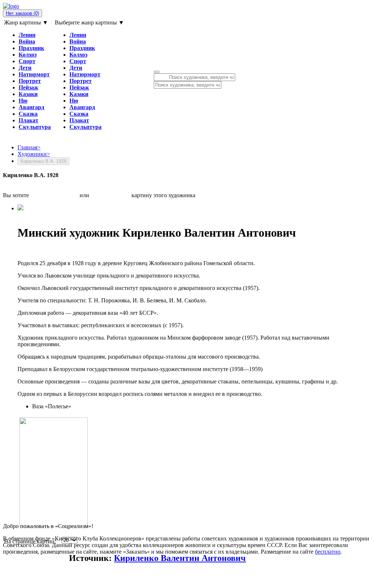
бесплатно (327, 552)
